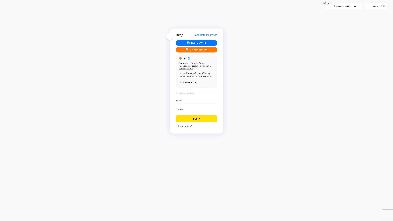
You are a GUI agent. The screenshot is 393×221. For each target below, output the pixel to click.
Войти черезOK (198, 49)
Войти (196, 118)
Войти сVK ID (198, 43)
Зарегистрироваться (205, 35)
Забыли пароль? (184, 126)
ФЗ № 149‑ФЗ (186, 68)
